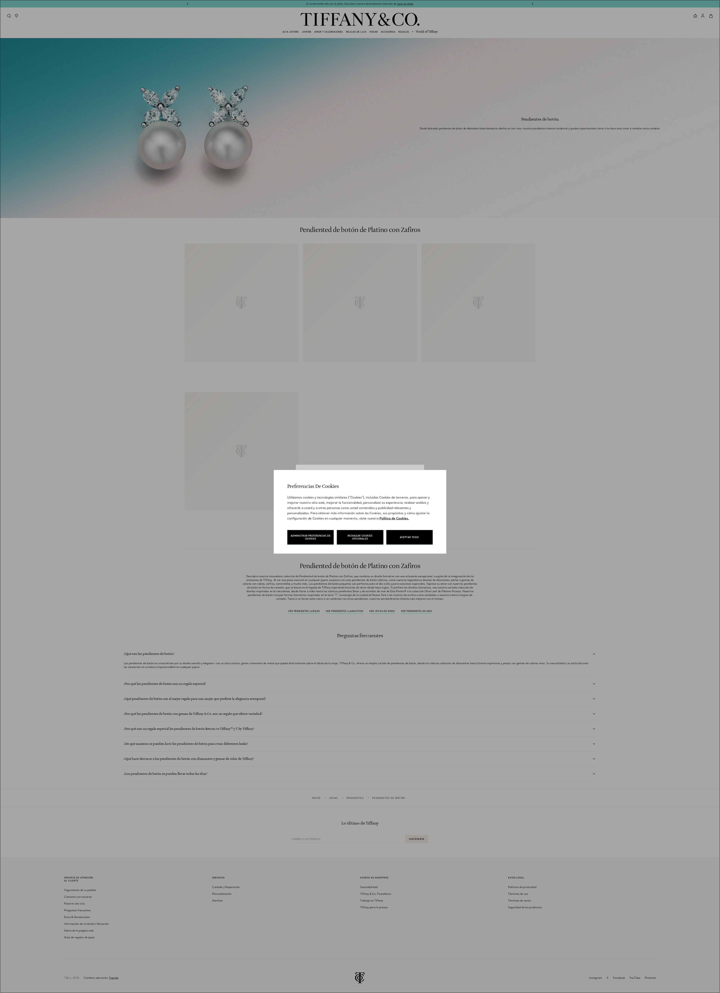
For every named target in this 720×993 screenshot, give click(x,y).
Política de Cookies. (394, 518)
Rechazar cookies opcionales (360, 537)
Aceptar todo (409, 537)
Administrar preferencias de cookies (311, 537)
